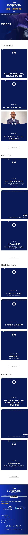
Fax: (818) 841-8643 (4, 515)
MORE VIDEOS (14, 147)
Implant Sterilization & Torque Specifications (11, 501)
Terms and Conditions (5, 520)
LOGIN (8, 9)
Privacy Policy (3, 522)
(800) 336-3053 (17, 9)
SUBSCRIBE (14, 497)
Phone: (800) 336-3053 (5, 517)
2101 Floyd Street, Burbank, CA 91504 (7, 519)
